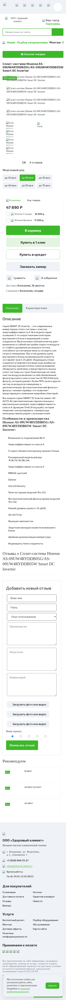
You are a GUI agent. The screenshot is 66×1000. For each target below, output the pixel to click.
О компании (9, 892)
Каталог (37, 892)
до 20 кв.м (10, 177)
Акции (11, 42)
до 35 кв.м (44, 177)
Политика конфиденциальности (15, 935)
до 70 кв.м (44, 185)
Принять (52, 985)
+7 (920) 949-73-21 (17, 860)
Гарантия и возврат (44, 896)
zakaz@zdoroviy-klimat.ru (19, 866)
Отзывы (7, 901)
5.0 (32, 162)
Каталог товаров (34, 54)
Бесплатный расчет (14, 920)
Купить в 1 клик (33, 242)
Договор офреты (12, 928)
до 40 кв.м (10, 185)
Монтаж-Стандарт (30, 214)
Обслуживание (41, 924)
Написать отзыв (22, 745)
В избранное (49, 277)
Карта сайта (40, 928)
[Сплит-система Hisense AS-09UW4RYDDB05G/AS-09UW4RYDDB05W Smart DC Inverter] (34, 79)
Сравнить (19, 277)
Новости (37, 901)
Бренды (7, 905)
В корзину (33, 230)
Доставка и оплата (13, 896)
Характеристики (36, 308)
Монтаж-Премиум (29, 220)
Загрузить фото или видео (29, 704)
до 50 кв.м (27, 185)
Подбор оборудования (45, 920)
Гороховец (53, 23)
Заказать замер (33, 266)
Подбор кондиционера (32, 42)
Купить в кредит (33, 254)
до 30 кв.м (27, 177)
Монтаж (55, 42)
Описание (12, 308)
